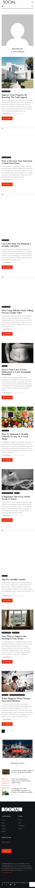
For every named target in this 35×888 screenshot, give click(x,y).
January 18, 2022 (16, 329)
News (3, 823)
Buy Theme (17, 751)
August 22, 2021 (16, 719)
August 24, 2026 (15, 794)
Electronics (6, 157)
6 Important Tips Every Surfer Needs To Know (16, 497)
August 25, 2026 (15, 774)
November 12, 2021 (17, 455)
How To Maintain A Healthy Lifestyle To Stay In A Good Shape (15, 436)
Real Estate (6, 91)
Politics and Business (17, 695)
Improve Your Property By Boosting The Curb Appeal (14, 96)
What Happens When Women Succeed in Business (16, 699)
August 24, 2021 (16, 657)
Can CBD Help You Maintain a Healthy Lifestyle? (16, 244)
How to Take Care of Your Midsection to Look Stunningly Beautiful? (16, 372)
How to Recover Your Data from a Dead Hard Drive (17, 162)
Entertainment (7, 493)
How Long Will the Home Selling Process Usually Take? (17, 311)
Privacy (20, 828)
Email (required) (6, 842)
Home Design (6, 632)
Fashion (4, 826)
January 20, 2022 (16, 262)
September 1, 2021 (17, 595)
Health (3, 831)
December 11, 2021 (16, 392)
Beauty (4, 366)
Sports (17, 493)
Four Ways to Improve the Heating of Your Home (14, 637)
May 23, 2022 (15, 113)
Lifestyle (5, 240)
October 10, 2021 (16, 515)
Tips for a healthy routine (13, 579)
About (20, 820)
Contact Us (21, 826)
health (4, 575)
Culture (5, 695)
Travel (3, 820)
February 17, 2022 (16, 179)
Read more (7, 118)
